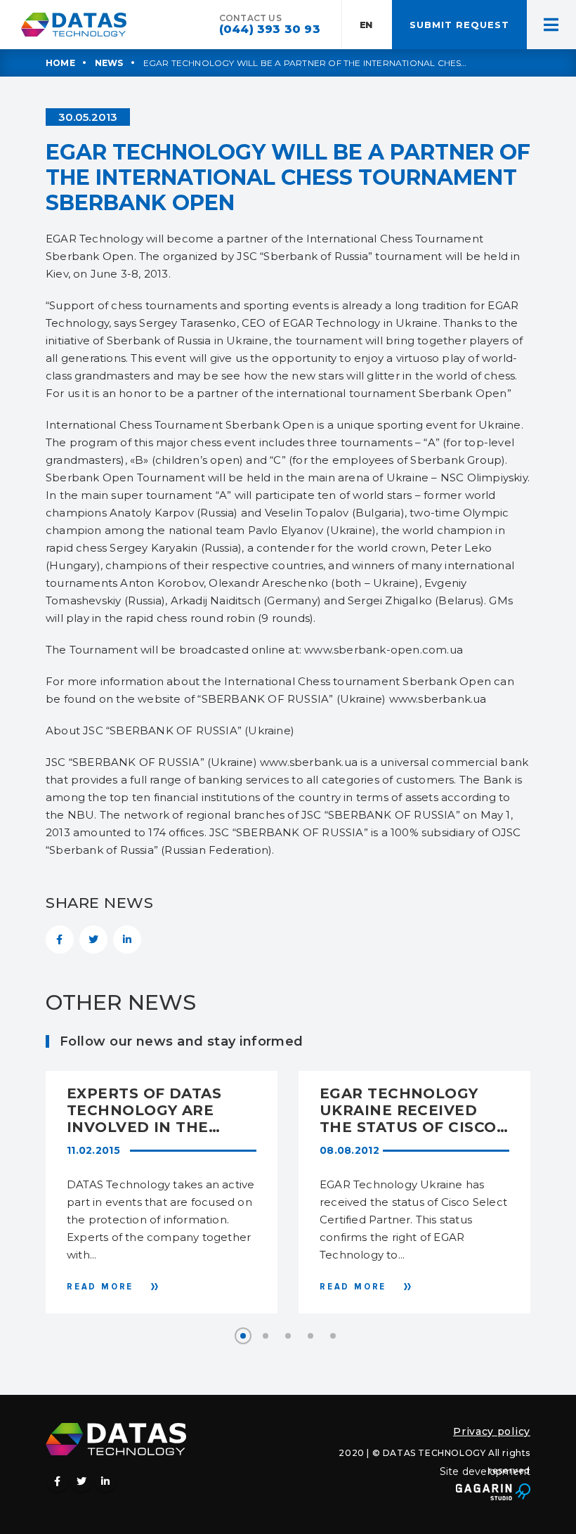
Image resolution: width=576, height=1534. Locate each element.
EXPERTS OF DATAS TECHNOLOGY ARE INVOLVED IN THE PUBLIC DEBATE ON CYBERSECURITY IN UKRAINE (146, 1110)
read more (100, 1286)
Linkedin (105, 1481)
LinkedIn (127, 939)
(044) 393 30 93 (269, 29)
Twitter (93, 939)
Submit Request (459, 24)
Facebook (60, 939)
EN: (367, 24)
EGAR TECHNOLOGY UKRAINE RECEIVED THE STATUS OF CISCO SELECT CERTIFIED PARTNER (408, 1110)
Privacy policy (491, 1431)
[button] (243, 1336)
